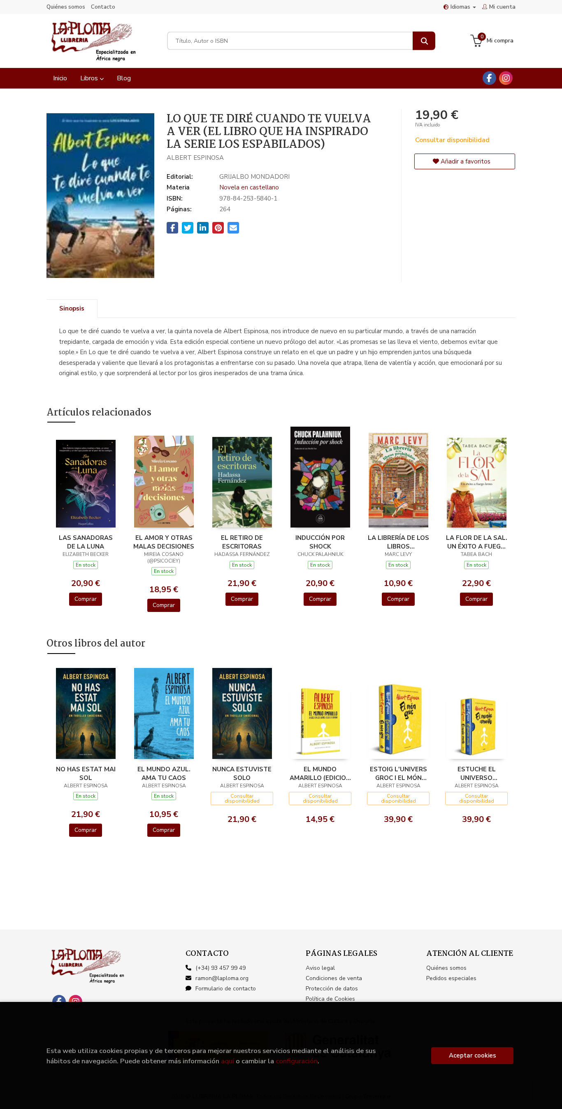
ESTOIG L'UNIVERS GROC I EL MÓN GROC (398, 773)
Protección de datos (332, 988)
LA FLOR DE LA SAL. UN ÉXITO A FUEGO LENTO (476, 542)
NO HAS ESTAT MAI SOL (86, 773)
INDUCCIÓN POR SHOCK (320, 542)
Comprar (85, 599)
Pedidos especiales (451, 978)
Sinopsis (71, 308)
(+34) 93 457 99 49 (220, 968)
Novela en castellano (249, 187)
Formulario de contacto (225, 988)
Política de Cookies (330, 999)
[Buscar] (424, 41)
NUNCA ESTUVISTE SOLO (242, 773)
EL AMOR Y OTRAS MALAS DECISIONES (163, 542)
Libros (90, 78)
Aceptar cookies (472, 1055)
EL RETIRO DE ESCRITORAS (242, 542)
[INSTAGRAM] (506, 78)
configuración (297, 1061)
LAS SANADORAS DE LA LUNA (86, 542)
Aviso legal (320, 968)
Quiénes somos (65, 7)
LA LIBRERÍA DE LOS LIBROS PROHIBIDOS (398, 542)
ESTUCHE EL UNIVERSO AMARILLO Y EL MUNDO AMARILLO (476, 773)
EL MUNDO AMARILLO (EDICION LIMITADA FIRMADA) (320, 773)
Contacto (103, 7)
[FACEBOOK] (489, 78)
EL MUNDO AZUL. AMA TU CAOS (163, 773)
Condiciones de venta (334, 978)
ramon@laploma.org (221, 978)
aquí (227, 1061)
